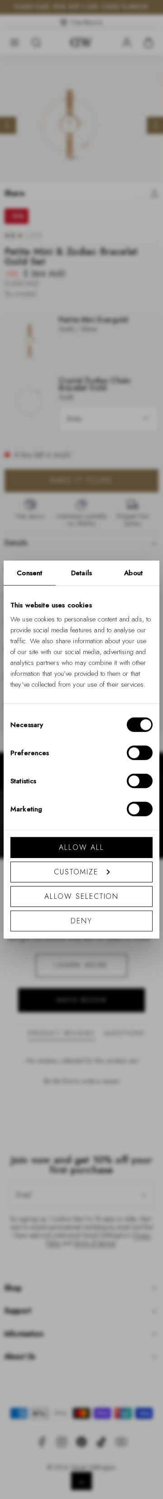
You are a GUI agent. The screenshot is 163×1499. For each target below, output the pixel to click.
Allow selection (81, 896)
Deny (81, 921)
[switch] (140, 753)
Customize (76, 872)
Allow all (81, 847)
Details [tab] (81, 572)
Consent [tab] (29, 572)
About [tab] (133, 572)
